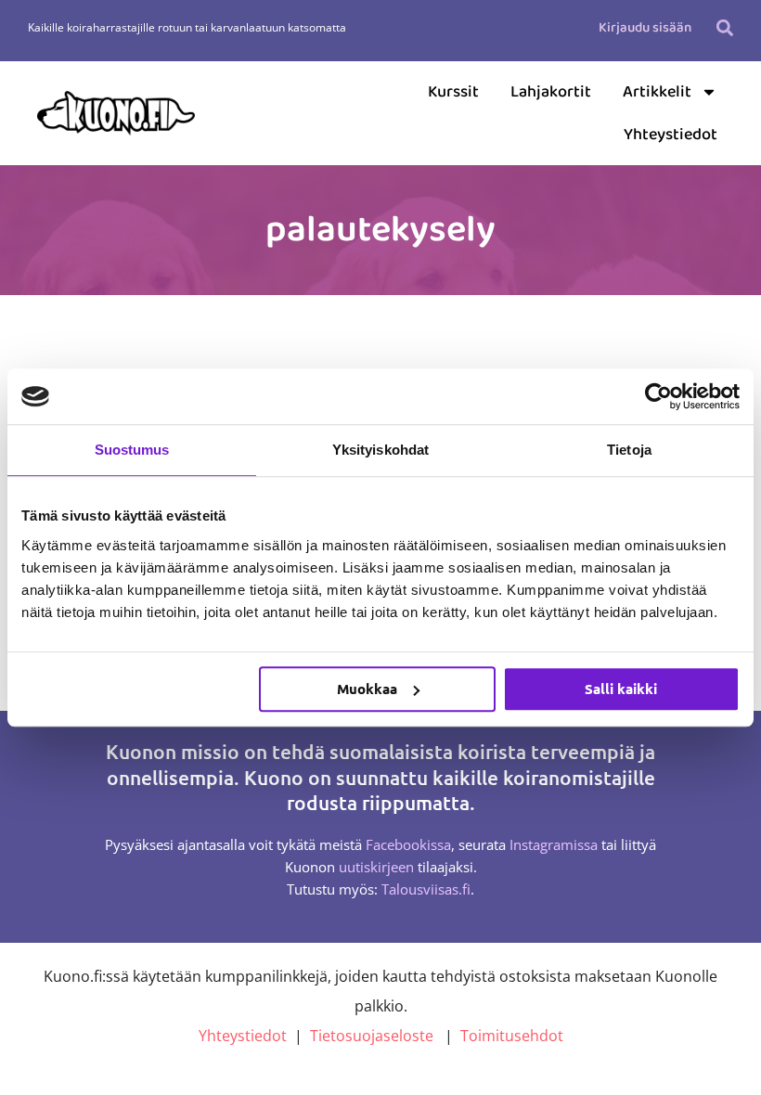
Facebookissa (408, 844)
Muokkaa (367, 688)
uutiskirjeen (376, 866)
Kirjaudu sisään (645, 28)
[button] (725, 27)
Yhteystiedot (670, 135)
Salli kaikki (621, 688)
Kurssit (453, 92)
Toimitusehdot (511, 1035)
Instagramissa (553, 844)
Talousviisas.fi (426, 889)
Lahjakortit (550, 92)
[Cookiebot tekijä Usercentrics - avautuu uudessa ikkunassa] (658, 396)
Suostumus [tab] (132, 449)
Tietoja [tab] (629, 449)
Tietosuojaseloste (371, 1035)
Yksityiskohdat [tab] (380, 449)
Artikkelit (657, 92)
